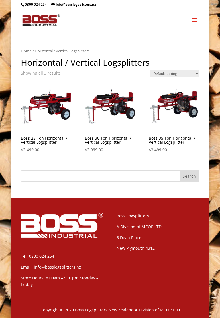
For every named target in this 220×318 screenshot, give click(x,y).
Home (26, 50)
